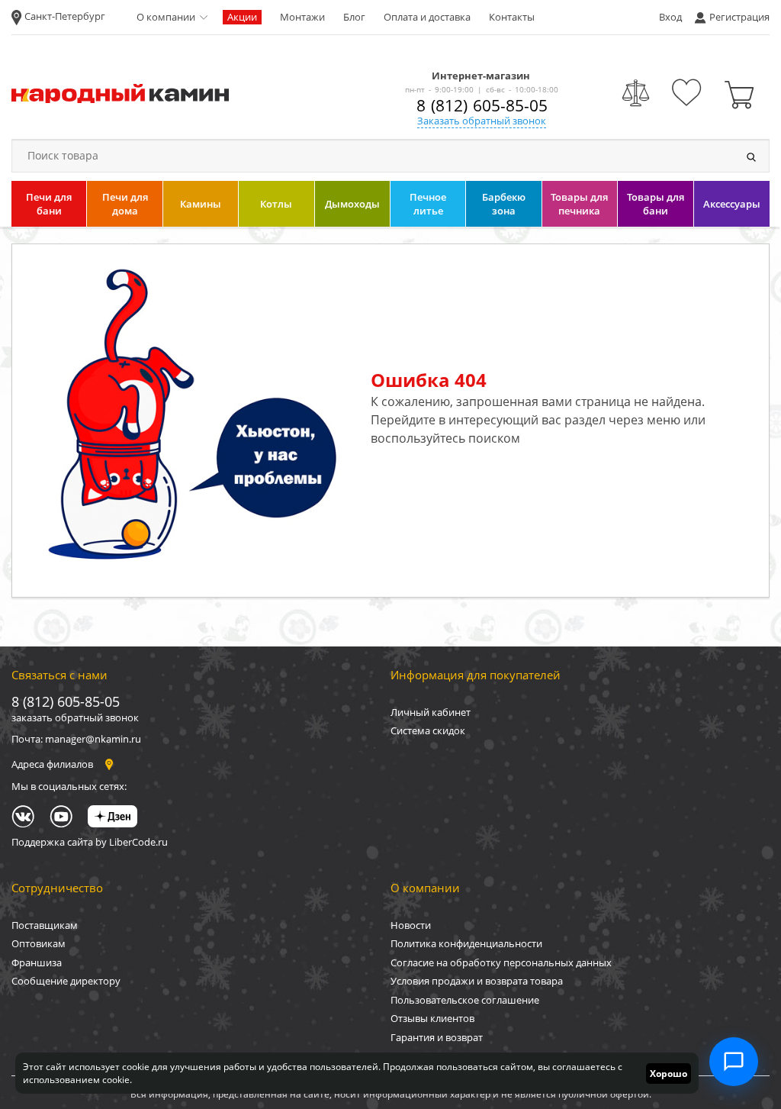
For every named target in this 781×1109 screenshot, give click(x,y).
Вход (670, 17)
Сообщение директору (66, 981)
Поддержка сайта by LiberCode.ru (89, 842)
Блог (354, 17)
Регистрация (739, 17)
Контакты (512, 17)
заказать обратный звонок (75, 717)
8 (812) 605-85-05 (482, 105)
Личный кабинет (430, 712)
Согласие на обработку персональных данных (501, 962)
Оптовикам (38, 943)
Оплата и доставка (427, 17)
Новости (410, 925)
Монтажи (302, 17)
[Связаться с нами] (733, 1061)
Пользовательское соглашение (464, 1000)
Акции (242, 17)
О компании (166, 17)
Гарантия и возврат (436, 1037)
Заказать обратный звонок (481, 120)
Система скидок (427, 730)
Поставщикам (44, 925)
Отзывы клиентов (432, 1018)
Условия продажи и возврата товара (476, 981)
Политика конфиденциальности (466, 943)
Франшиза (36, 962)
